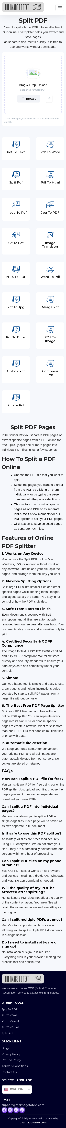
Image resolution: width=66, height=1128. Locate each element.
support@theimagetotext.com (23, 1105)
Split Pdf (7, 1033)
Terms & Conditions (15, 1066)
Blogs (5, 1048)
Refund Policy (11, 1060)
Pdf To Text (9, 1015)
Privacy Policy (11, 1054)
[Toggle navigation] (59, 8)
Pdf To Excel (10, 1027)
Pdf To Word (10, 1021)
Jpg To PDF (9, 1009)
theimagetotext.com (33, 1122)
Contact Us (9, 1072)
